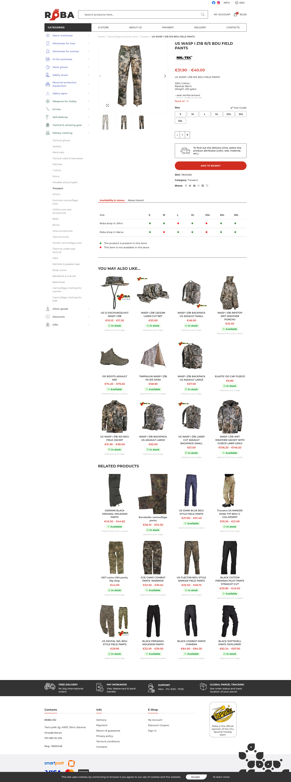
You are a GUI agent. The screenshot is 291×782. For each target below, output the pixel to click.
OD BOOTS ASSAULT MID (114, 378)
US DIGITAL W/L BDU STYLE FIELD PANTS (114, 643)
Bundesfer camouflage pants (153, 519)
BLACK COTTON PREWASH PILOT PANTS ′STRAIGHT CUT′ (229, 581)
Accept (195, 776)
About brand (136, 200)
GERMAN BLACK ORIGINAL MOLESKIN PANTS (114, 514)
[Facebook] (213, 2)
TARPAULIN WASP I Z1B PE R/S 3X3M (153, 378)
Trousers (193, 180)
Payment (101, 725)
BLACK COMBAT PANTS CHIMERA (191, 643)
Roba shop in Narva (111, 232)
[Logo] (59, 14)
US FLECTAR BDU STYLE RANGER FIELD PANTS (191, 579)
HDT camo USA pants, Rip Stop (114, 579)
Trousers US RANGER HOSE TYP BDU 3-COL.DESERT (230, 514)
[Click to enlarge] (107, 105)
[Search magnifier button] (203, 14)
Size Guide (240, 107)
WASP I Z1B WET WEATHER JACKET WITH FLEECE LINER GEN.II (230, 440)
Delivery (101, 719)
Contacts (101, 746)
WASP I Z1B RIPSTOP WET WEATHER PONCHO (229, 316)
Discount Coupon (158, 725)
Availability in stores (112, 200)
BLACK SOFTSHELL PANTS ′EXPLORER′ (229, 643)
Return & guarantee (108, 730)
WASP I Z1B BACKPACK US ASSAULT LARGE (191, 378)
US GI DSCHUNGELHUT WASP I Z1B (114, 314)
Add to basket (211, 165)
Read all (180, 101)
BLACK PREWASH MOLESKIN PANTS (153, 643)
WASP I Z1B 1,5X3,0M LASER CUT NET (153, 314)
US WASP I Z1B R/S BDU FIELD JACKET (114, 438)
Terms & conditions (108, 741)
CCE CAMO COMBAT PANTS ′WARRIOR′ (153, 579)
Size (177, 107)
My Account (155, 719)
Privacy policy (104, 736)
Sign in (152, 730)
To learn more (221, 776)
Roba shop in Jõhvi (111, 223)
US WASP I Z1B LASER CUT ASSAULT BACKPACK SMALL (191, 440)
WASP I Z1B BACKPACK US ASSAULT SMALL (191, 314)
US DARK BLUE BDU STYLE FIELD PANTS (191, 512)
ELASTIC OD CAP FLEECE (230, 376)
